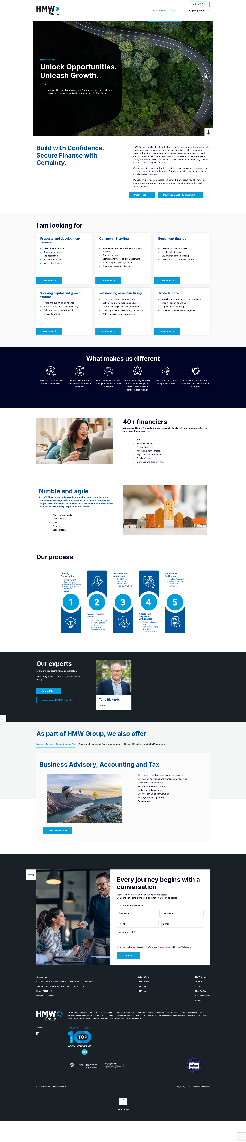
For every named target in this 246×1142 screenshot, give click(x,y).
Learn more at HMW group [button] (55, 700)
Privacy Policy (164, 947)
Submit (128, 955)
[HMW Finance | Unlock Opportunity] (47, 10)
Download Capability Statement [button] (179, 195)
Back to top (123, 1109)
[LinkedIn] (37, 1035)
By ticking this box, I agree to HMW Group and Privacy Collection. (155, 947)
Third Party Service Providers (199, 1087)
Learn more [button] (47, 280)
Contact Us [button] (47, 691)
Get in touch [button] (140, 195)
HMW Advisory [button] (56, 830)
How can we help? (126, 932)
